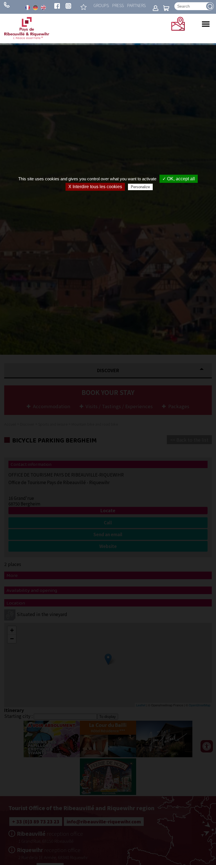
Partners (136, 5)
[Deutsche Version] (35, 7)
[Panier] (166, 8)
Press (118, 5)
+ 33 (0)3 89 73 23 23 (6, 4)
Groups (101, 5)
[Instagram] (68, 6)
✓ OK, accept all (178, 178)
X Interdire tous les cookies (95, 186)
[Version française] (27, 7)
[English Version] (43, 7)
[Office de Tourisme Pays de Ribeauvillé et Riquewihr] (26, 37)
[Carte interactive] (178, 28)
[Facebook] (57, 6)
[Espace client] (155, 8)
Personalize (140, 187)
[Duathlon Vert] (83, 7)
